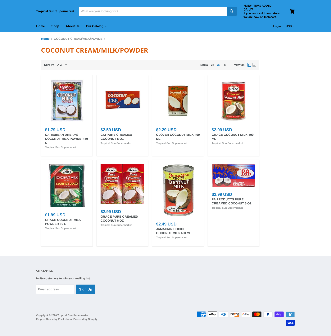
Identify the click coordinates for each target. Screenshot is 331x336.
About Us (72, 26)
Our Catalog (95, 26)
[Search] (232, 11)
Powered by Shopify (85, 319)
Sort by (49, 64)
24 (212, 64)
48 (224, 64)
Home (40, 26)
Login (277, 26)
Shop (55, 26)
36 (218, 64)
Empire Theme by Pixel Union (54, 319)
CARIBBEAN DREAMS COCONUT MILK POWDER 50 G (66, 138)
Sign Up (85, 289)
